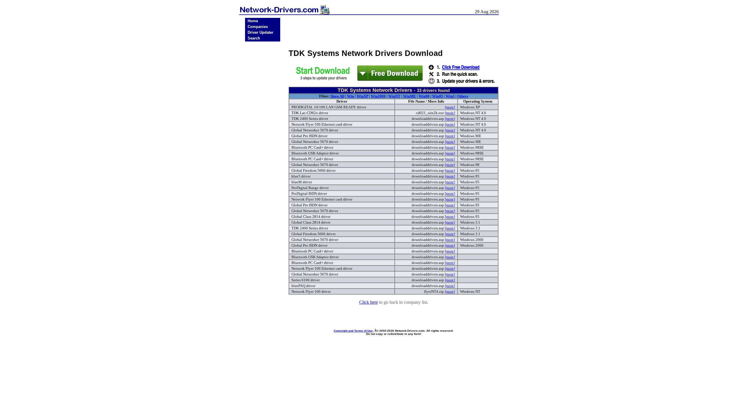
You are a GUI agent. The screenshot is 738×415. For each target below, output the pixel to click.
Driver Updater (260, 32)
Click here (368, 302)
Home (253, 21)
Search (254, 38)
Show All (337, 96)
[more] (450, 107)
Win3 (450, 96)
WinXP (362, 96)
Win (350, 96)
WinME (409, 96)
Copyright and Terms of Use (353, 330)
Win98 (424, 96)
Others (462, 96)
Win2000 (378, 96)
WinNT (394, 96)
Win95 (437, 96)
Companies (258, 26)
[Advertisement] (263, 133)
